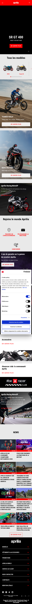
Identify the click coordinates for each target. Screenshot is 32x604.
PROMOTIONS (6, 558)
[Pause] (28, 51)
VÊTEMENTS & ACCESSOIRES (10, 552)
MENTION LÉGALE (7, 585)
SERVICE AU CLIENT (8, 569)
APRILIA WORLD (6, 563)
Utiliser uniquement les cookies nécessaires (16, 331)
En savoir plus (16, 175)
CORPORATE (5, 580)
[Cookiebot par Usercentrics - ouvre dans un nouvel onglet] (23, 272)
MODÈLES (5, 547)
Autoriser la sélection (16, 326)
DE (21, 596)
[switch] (28, 301)
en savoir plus (8, 343)
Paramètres (24, 317)
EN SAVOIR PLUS (16, 46)
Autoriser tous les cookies (16, 322)
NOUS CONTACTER (7, 574)
